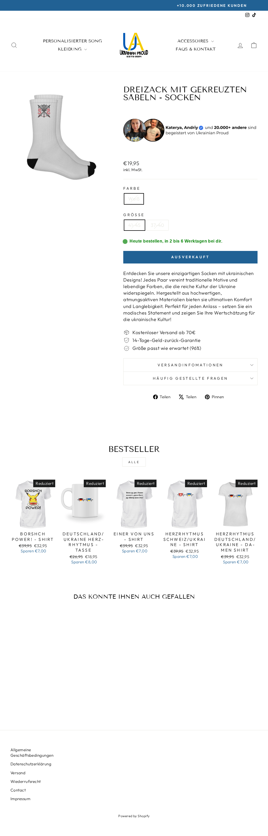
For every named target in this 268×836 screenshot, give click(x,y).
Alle (133, 462)
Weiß (133, 199)
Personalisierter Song (72, 40)
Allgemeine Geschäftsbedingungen (31, 752)
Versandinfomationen (191, 365)
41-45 (134, 225)
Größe (133, 214)
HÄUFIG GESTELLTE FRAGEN (190, 378)
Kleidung (70, 49)
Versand (17, 772)
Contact (18, 790)
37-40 (157, 225)
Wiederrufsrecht (25, 781)
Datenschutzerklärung (30, 763)
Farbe (131, 188)
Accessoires (193, 40)
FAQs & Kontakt (196, 49)
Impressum (20, 798)
